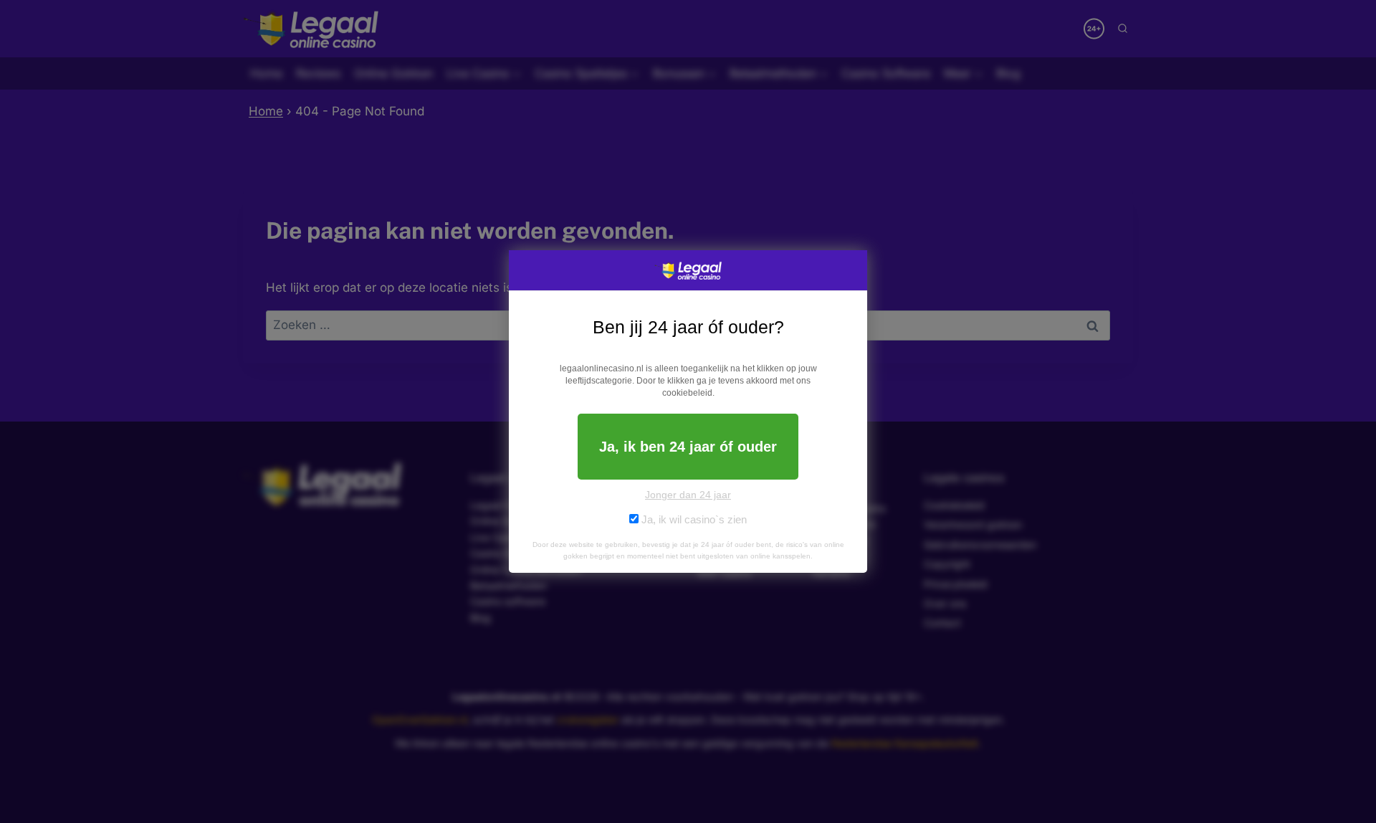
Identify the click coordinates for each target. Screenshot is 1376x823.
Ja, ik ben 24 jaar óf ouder (688, 447)
